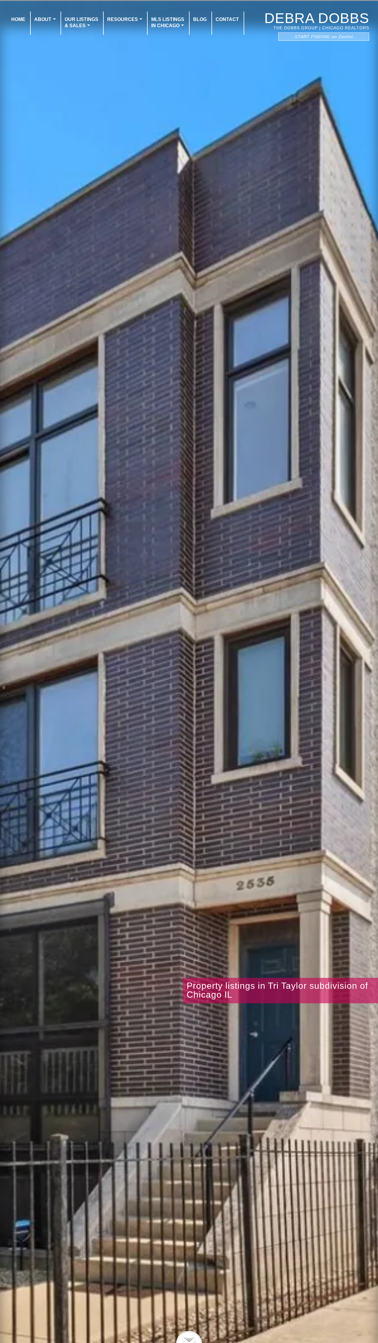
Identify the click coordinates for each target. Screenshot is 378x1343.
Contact (227, 19)
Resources (122, 19)
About (42, 19)
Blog (200, 19)
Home (18, 19)
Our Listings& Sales (81, 22)
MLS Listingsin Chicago (167, 22)
